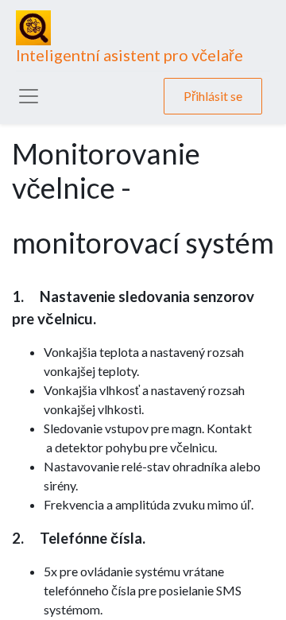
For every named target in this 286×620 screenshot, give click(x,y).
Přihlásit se (213, 95)
